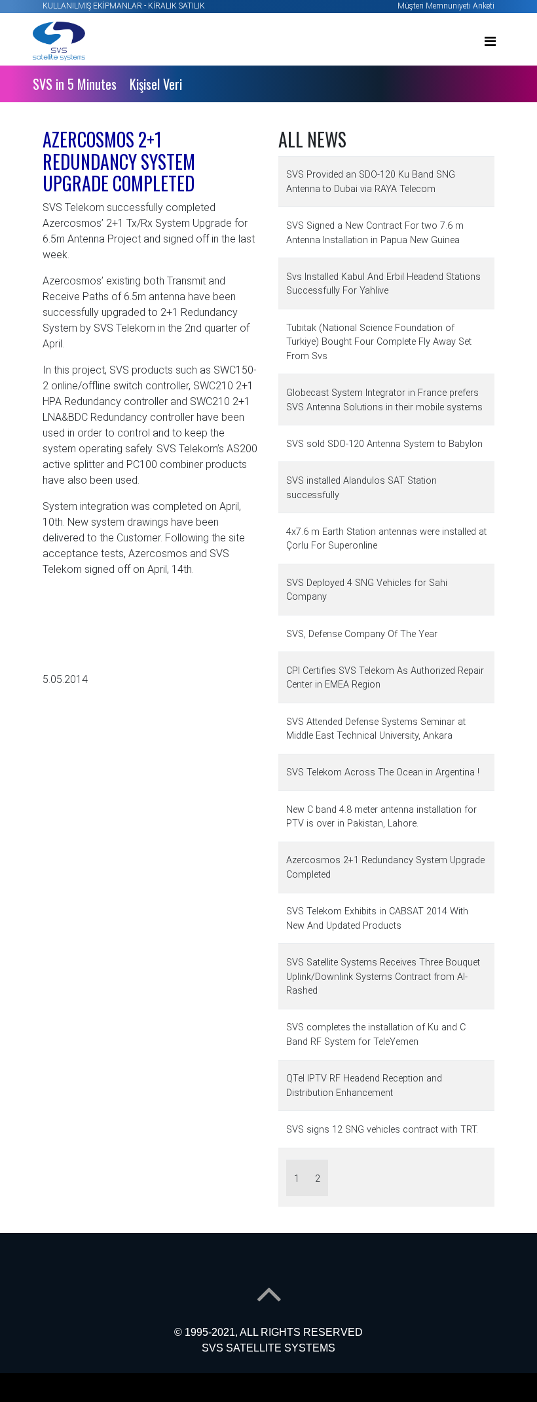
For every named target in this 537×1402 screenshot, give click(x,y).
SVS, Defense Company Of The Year (361, 634)
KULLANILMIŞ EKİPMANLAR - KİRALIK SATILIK (124, 5)
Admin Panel (28, 1394)
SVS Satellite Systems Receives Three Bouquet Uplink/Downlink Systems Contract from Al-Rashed (383, 976)
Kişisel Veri (156, 84)
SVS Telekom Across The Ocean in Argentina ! (382, 772)
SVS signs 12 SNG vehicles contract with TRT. (382, 1129)
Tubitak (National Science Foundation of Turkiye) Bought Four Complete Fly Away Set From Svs (379, 342)
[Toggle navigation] (490, 41)
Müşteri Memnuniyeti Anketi (446, 5)
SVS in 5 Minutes (75, 84)
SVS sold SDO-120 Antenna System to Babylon (384, 444)
